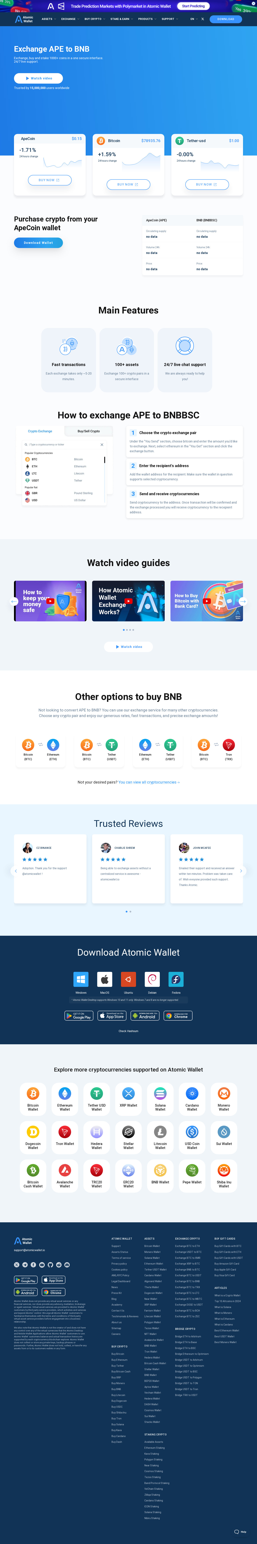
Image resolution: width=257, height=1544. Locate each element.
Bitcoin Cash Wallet (155, 1363)
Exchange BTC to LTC (187, 1293)
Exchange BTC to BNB (187, 1281)
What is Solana (223, 1307)
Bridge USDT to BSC (186, 1371)
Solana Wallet (152, 1258)
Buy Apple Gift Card (225, 1269)
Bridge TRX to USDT (186, 1395)
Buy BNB (116, 1389)
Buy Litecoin (118, 1395)
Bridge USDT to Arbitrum (189, 1359)
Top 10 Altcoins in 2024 (228, 1301)
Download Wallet (38, 243)
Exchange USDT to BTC (188, 1252)
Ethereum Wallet (153, 1263)
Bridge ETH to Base (186, 1342)
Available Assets (153, 1441)
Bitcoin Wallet (152, 1246)
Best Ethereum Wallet (227, 1330)
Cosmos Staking (153, 1471)
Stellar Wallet (151, 1369)
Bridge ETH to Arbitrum (188, 1336)
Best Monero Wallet (226, 1342)
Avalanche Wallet (154, 1340)
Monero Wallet (152, 1252)
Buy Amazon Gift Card (227, 1263)
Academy (117, 1304)
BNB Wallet (150, 1345)
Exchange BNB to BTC (187, 1269)
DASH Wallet (151, 1404)
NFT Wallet (150, 1334)
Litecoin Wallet (152, 1316)
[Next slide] (241, 871)
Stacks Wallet (152, 1422)
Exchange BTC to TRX (187, 1287)
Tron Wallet (150, 1351)
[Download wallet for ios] (112, 1016)
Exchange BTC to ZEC (187, 1316)
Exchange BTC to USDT (188, 1275)
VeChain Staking (153, 1488)
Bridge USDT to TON (186, 1383)
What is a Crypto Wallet (227, 1295)
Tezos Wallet (151, 1328)
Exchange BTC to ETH (187, 1246)
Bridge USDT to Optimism (189, 1365)
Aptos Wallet (151, 1387)
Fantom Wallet (152, 1310)
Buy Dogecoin (119, 1400)
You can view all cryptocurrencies (147, 782)
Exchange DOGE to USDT (189, 1304)
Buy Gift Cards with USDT (229, 1258)
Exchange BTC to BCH (187, 1310)
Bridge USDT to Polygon (188, 1377)
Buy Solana (118, 1424)
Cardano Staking (153, 1500)
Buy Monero (118, 1383)
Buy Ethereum (119, 1359)
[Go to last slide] (15, 871)
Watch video (41, 78)
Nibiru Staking (152, 1518)
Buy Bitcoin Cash (121, 1371)
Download (225, 19)
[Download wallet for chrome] (178, 1016)
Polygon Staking (153, 1459)
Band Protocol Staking (156, 1483)
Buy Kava (117, 1430)
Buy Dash (117, 1441)
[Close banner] (253, 3)
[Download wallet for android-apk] (145, 1016)
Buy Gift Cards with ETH (228, 1252)
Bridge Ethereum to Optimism (192, 1354)
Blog (114, 1299)
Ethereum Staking (154, 1447)
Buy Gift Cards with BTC (228, 1246)
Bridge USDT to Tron (186, 1389)
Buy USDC (117, 1406)
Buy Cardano (119, 1436)
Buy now (47, 180)
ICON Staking (151, 1506)
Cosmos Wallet (152, 1410)
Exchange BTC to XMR (187, 1258)
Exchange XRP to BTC (187, 1263)
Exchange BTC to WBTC (188, 1299)
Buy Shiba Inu (119, 1412)
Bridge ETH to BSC (185, 1348)
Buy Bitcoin (118, 1354)
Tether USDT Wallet (155, 1269)
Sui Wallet (149, 1416)
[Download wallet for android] (79, 1016)
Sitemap (116, 1328)
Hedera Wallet (152, 1357)
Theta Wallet (151, 1287)
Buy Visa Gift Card (225, 1275)
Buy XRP (116, 1377)
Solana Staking (152, 1512)
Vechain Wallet (152, 1392)
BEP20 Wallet (151, 1381)
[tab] (126, 912)
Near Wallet (150, 1299)
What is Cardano (224, 1324)
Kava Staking (151, 1453)
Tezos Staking (152, 1477)
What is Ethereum (225, 1318)
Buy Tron (117, 1418)
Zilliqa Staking (152, 1494)
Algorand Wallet (153, 1281)
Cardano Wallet (152, 1275)
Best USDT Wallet (224, 1336)
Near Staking (151, 1465)
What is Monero (223, 1313)
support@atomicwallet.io (29, 1250)
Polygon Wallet (152, 1322)
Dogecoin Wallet (153, 1293)
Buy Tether (118, 1365)
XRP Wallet (150, 1304)
